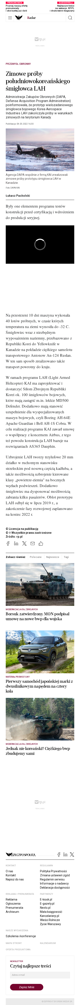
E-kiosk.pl (46, 899)
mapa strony (14, 943)
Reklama (11, 899)
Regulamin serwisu (52, 879)
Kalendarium (48, 943)
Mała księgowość (51, 911)
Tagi (66, 557)
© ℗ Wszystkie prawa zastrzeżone (28, 532)
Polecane (35, 557)
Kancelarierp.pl (49, 916)
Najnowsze (52, 557)
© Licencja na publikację (22, 528)
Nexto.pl (45, 907)
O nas (9, 871)
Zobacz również (15, 557)
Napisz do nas (15, 879)
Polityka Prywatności (53, 871)
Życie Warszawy (50, 924)
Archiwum (12, 911)
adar (31, 18)
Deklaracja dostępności (55, 887)
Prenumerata (14, 907)
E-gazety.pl (47, 903)
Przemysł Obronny (18, 63)
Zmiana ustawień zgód (55, 875)
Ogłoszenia (13, 903)
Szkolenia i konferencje (21, 936)
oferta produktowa (18, 949)
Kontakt (11, 875)
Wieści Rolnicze (50, 920)
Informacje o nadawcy (54, 883)
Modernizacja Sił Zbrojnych (22, 609)
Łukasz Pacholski (18, 195)
